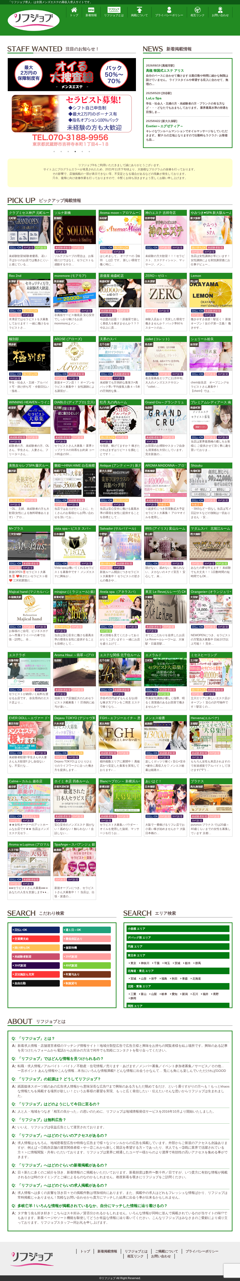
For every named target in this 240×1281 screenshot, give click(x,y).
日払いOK (20, 930)
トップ (74, 15)
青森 (184, 978)
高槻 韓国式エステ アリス (165, 70)
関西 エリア (135, 1006)
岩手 (153, 978)
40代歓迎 (71, 965)
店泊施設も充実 (24, 974)
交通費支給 (21, 938)
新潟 (184, 994)
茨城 (177, 963)
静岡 (133, 998)
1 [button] (54, 151)
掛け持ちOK (22, 947)
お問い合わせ (220, 15)
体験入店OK (22, 1001)
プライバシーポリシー (169, 15)
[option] (72, 103)
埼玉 (167, 963)
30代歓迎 (20, 965)
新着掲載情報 (107, 1251)
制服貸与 (71, 983)
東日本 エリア (136, 955)
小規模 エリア (136, 928)
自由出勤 (20, 983)
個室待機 (71, 947)
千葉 (156, 963)
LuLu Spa (153, 98)
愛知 (174, 994)
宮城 (133, 978)
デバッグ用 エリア (139, 937)
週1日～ (70, 1001)
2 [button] (61, 151)
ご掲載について (166, 1251)
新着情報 (91, 15)
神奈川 (144, 963)
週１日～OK (73, 930)
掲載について (139, 15)
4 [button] (75, 151)
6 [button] (89, 151)
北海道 (196, 978)
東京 (133, 963)
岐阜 (164, 994)
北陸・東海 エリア (139, 986)
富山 (143, 994)
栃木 (187, 963)
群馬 (198, 963)
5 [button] (82, 151)
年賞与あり (72, 974)
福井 (205, 994)
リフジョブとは (114, 15)
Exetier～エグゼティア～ (164, 126)
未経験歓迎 (72, 992)
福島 (164, 978)
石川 (195, 994)
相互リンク (198, 15)
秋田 (174, 978)
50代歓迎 (20, 992)
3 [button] (68, 151)
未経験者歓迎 (22, 956)
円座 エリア (135, 946)
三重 (133, 994)
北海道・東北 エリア (141, 971)
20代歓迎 (71, 956)
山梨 (153, 994)
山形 (143, 978)
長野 (215, 994)
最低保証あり (73, 938)
